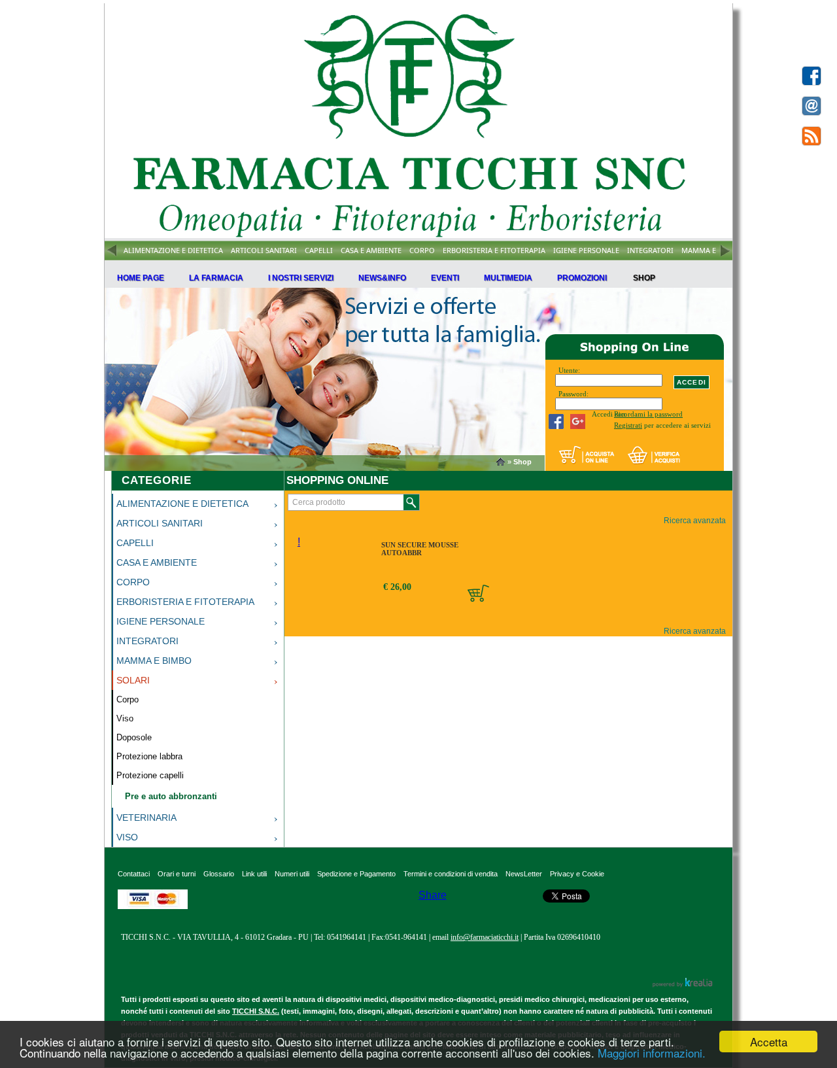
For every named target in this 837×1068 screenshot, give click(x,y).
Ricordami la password (648, 414)
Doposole (134, 737)
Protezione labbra (149, 756)
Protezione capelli (150, 775)
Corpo (127, 699)
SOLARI (133, 680)
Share (432, 895)
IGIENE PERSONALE (586, 250)
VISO (127, 837)
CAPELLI (319, 250)
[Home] (501, 462)
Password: (573, 394)
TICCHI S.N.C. (255, 1011)
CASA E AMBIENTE (371, 250)
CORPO (422, 250)
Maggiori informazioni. (652, 1052)
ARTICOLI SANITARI (264, 250)
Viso (124, 718)
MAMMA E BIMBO (711, 250)
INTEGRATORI (650, 250)
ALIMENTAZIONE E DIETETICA (173, 250)
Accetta (768, 1041)
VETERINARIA (146, 817)
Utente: (569, 370)
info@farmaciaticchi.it (485, 937)
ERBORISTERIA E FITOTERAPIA (494, 250)
